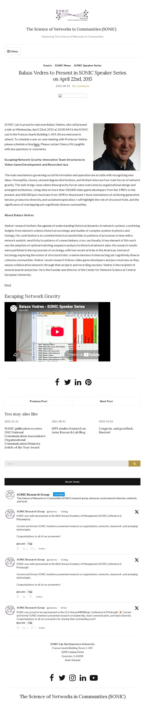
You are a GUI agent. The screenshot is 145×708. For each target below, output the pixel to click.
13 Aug (64, 559)
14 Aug (64, 511)
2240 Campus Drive (72, 651)
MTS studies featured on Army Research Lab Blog (69, 430)
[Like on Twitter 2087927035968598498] (31, 597)
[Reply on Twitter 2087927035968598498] (18, 597)
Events (47, 65)
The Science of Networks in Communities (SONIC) (73, 697)
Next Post (106, 401)
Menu (14, 51)
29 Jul (64, 607)
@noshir (20, 543)
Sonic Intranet (72, 660)
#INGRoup (84, 612)
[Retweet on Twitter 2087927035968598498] (25, 597)
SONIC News (63, 65)
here (36, 144)
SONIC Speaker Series (88, 65)
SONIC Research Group (31, 511)
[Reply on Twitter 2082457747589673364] (18, 628)
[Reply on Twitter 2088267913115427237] (18, 549)
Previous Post (38, 401)
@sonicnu (52, 511)
